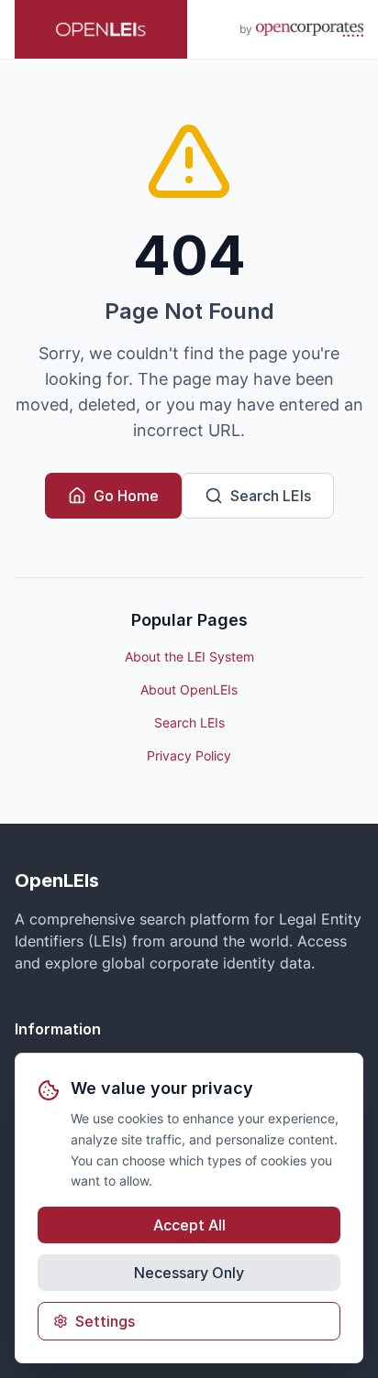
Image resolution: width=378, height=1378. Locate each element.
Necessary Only (189, 1272)
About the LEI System (189, 656)
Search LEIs (270, 496)
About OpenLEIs (189, 689)
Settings (105, 1321)
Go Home (126, 496)
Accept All (189, 1225)
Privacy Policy (189, 755)
